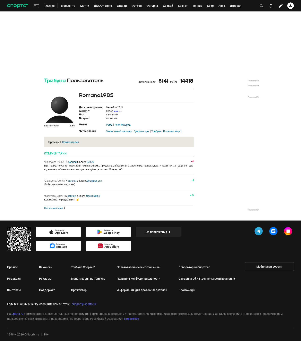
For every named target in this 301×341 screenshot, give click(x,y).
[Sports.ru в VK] (274, 232)
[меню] (36, 6)
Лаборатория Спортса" (194, 267)
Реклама (45, 278)
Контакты (14, 290)
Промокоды (187, 290)
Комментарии (70, 142)
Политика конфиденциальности (138, 278)
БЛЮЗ (90, 162)
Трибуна (55, 81)
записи (72, 162)
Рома (109, 125)
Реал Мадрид (122, 125)
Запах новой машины (119, 131)
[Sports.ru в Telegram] (259, 232)
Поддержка (47, 290)
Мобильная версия (269, 266)
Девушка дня (141, 131)
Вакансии (45, 267)
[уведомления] (271, 6)
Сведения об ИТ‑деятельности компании (207, 278)
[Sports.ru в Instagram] (289, 232)
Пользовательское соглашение (138, 267)
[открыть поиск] (261, 6)
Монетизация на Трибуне (88, 278)
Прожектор (79, 290)
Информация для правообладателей (142, 290)
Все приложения (156, 232)
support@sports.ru (84, 304)
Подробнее (131, 318)
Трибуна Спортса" (83, 267)
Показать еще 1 (172, 131)
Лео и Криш (93, 196)
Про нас (12, 267)
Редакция (14, 278)
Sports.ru (17, 313)
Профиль (53, 142)
